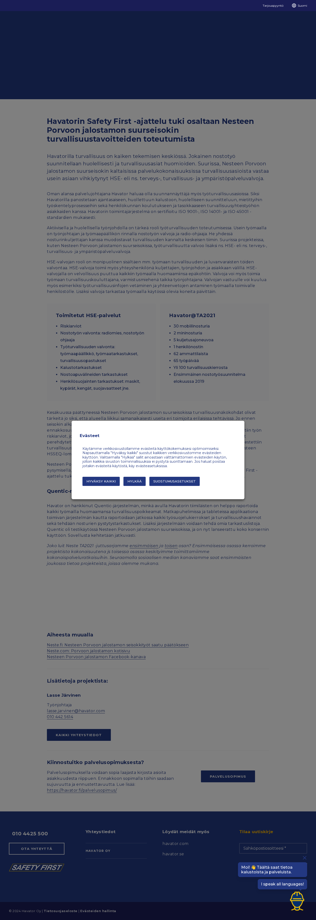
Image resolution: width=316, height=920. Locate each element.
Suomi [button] (302, 5)
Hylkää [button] (134, 481)
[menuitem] (271, 5)
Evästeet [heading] (89, 435)
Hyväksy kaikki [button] (101, 481)
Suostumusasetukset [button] (174, 481)
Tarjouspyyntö (273, 5)
